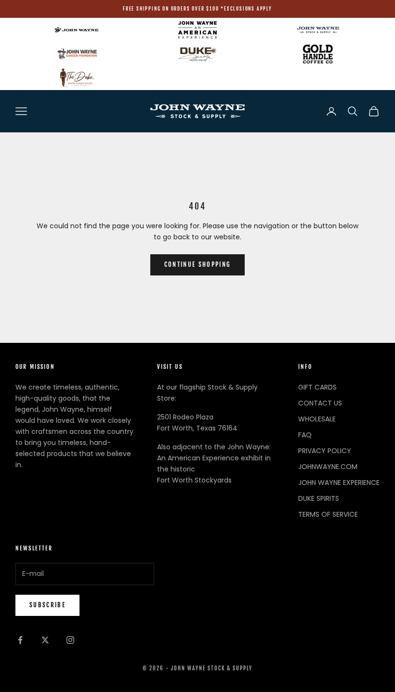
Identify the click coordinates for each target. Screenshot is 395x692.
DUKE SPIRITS (318, 498)
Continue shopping (197, 264)
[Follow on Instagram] (70, 640)
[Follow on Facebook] (20, 640)
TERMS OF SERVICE (328, 514)
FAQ (305, 435)
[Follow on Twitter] (45, 640)
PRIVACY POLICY (324, 451)
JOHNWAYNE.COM (327, 466)
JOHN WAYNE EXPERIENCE (339, 482)
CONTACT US (320, 403)
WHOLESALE (317, 419)
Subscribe (47, 605)
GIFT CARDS (317, 387)
